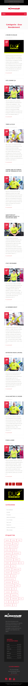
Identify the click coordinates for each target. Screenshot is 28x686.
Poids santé (9, 522)
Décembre (13, 549)
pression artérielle (9, 585)
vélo (21, 598)
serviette (15, 592)
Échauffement (8, 605)
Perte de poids (8, 582)
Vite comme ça (11, 80)
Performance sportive (10, 579)
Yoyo (16, 601)
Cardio (19, 540)
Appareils (7, 540)
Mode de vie (9, 524)
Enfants (14, 556)
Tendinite (7, 598)
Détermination (16, 553)
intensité (7, 566)
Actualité (8, 127)
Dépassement (8, 553)
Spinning (7, 595)
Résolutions (8, 592)
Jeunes (13, 566)
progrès (17, 585)
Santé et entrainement (11, 517)
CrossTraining (9, 519)
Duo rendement (9, 37)
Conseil (15, 543)
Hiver (21, 562)
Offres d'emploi (9, 530)
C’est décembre (11, 263)
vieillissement (14, 598)
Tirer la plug (10, 124)
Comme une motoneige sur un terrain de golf (14, 170)
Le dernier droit (11, 307)
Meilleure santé (16, 569)
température (14, 595)
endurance (8, 556)
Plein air (15, 582)
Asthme (13, 540)
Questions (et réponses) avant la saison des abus (12, 216)
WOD (6, 601)
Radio (14, 588)
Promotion (9, 514)
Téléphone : (14, 1)
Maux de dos (8, 569)
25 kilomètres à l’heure (14, 396)
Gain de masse (14, 562)
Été (14, 605)
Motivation (8, 572)
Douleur (7, 549)
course (7, 546)
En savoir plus (8, 72)
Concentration (8, 543)
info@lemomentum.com (14, 674)
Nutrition (7, 575)
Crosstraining (14, 546)
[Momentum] (14, 8)
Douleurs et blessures (11, 527)
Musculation (15, 572)
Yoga (11, 601)
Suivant (18, 484)
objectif (13, 575)
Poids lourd (10, 440)
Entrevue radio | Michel (14, 352)
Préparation (8, 588)
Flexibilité (7, 562)
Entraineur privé (9, 559)
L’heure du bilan (11, 35)
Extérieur (17, 559)
